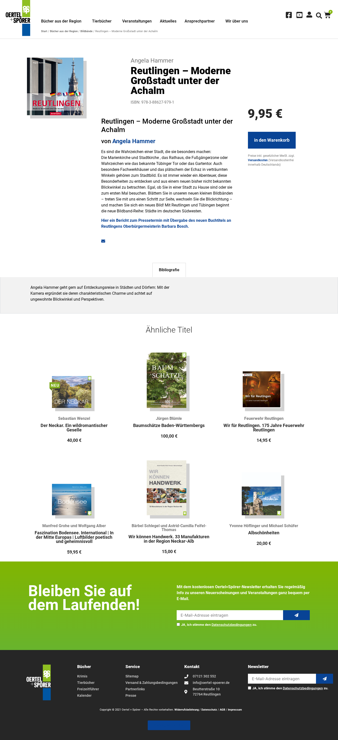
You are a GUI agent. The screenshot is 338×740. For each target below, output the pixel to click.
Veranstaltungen (137, 21)
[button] (319, 16)
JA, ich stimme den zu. (219, 625)
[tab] (169, 270)
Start (44, 31)
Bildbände (86, 31)
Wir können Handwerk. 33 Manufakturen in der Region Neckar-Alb (168, 539)
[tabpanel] (169, 295)
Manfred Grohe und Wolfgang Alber (74, 525)
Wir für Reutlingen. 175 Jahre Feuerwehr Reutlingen (263, 427)
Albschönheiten (263, 532)
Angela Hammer (133, 141)
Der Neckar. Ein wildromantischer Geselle (74, 427)
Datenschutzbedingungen (232, 625)
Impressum (235, 709)
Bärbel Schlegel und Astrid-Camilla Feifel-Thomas (169, 527)
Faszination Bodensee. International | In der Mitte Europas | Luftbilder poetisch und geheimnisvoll (74, 537)
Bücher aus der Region (61, 21)
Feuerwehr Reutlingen (264, 418)
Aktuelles (168, 21)
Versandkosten (258, 160)
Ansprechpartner (200, 21)
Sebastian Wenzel (74, 418)
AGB (222, 709)
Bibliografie (169, 270)
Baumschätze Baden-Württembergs (169, 425)
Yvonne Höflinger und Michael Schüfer (263, 525)
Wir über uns (236, 21)
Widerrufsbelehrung (186, 709)
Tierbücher (102, 21)
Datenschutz (209, 709)
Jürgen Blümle (169, 418)
